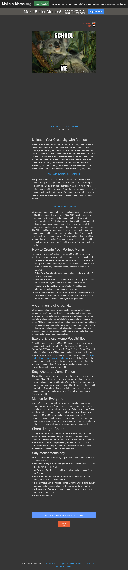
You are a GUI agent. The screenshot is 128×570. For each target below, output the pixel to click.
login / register (41, 3)
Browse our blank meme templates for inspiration (63, 356)
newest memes (57, 3)
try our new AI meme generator (64, 206)
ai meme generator (74, 3)
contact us (121, 3)
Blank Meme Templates (69, 565)
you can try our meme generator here (64, 173)
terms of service (53, 563)
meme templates (108, 3)
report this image (64, 524)
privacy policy (68, 563)
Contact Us (92, 563)
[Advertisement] (19, 68)
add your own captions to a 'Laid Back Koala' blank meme (64, 515)
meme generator (91, 3)
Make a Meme (17, 3)
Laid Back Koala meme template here (64, 126)
